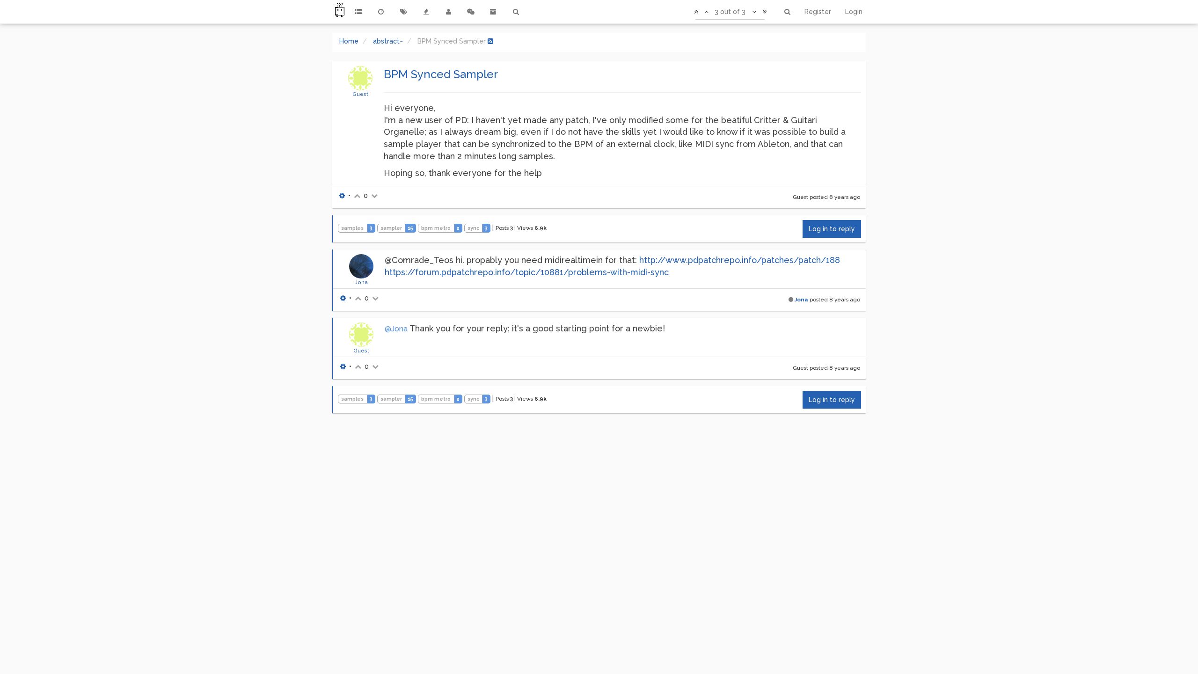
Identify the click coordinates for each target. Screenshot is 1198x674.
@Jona (396, 328)
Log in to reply (832, 229)
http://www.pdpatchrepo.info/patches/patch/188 (739, 260)
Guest (360, 94)
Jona (361, 282)
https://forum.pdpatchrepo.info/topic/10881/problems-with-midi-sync (527, 272)
